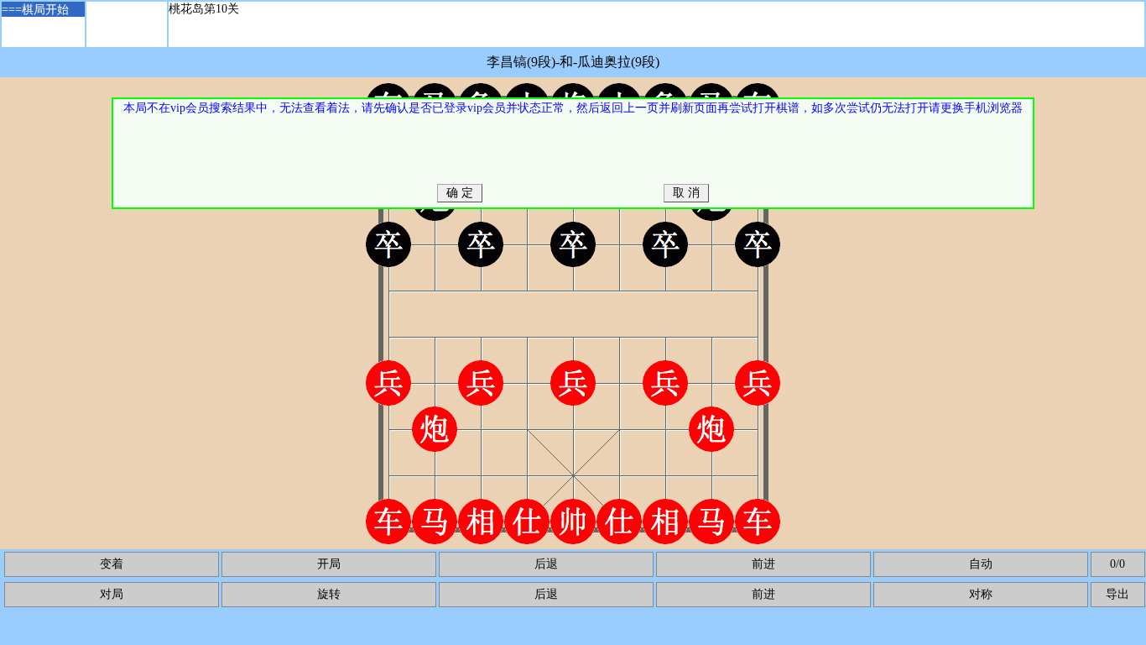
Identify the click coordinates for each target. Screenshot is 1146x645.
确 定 (460, 192)
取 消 (686, 192)
